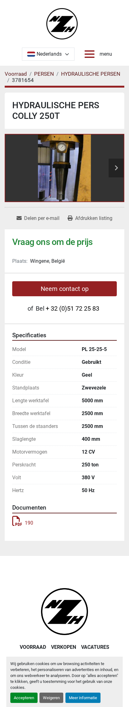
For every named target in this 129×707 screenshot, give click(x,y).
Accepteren (24, 697)
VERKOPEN (63, 647)
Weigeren (51, 697)
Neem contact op (65, 288)
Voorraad (33, 647)
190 (29, 523)
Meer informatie (83, 697)
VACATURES (95, 647)
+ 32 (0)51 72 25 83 (72, 308)
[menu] (91, 54)
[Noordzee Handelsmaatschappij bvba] (64, 611)
